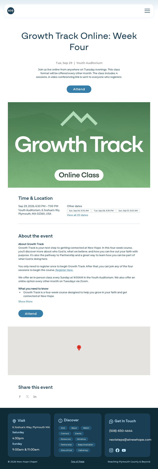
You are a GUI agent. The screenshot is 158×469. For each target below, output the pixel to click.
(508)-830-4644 (120, 430)
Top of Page (77, 461)
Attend (79, 89)
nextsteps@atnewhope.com (130, 439)
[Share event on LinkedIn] (34, 396)
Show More (25, 301)
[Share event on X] (27, 396)
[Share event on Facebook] (19, 396)
